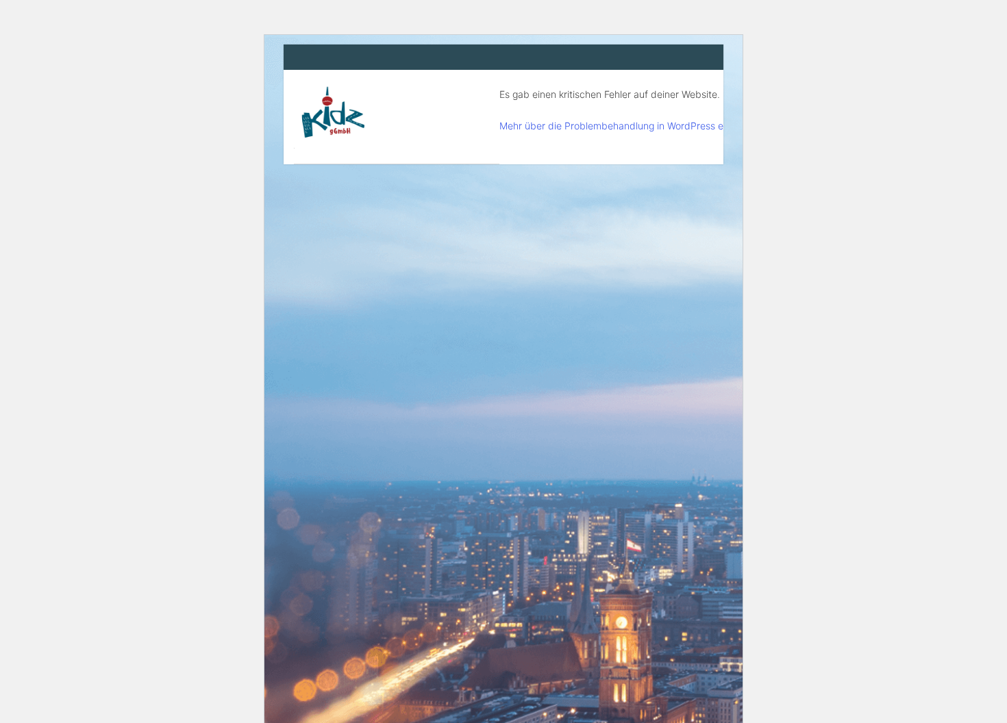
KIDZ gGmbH (396, 116)
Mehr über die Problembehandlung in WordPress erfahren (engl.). (644, 125)
